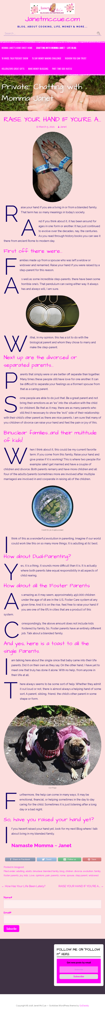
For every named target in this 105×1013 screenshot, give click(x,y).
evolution (88, 871)
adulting (20, 871)
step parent (81, 875)
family (97, 871)
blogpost (19, 867)
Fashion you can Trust (75, 58)
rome (63, 875)
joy (21, 875)
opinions (40, 875)
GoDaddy (84, 1005)
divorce (78, 871)
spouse (70, 875)
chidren (69, 871)
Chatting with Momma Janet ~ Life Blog (56, 48)
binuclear (37, 871)
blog (62, 871)
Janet (63, 126)
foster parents (11, 875)
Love (32, 875)
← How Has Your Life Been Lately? (23, 886)
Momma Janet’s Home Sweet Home (17, 48)
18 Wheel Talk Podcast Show (15, 58)
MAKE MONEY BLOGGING (38, 68)
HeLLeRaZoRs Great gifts (13, 68)
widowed (93, 875)
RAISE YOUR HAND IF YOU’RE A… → (81, 886)
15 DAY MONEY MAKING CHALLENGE (46, 58)
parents (55, 875)
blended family (51, 871)
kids (26, 875)
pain (48, 875)
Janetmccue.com (52, 19)
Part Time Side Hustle (62, 68)
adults (29, 871)
